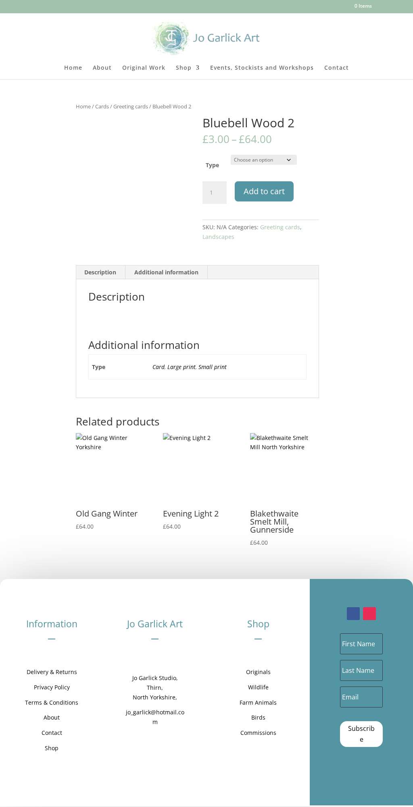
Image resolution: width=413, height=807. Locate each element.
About (102, 68)
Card (158, 367)
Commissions (258, 732)
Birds (258, 717)
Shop (184, 68)
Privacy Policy (52, 687)
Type (212, 165)
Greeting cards (130, 106)
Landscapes (218, 237)
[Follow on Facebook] (353, 613)
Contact (336, 68)
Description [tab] (100, 272)
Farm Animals (258, 702)
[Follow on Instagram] (369, 613)
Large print (181, 367)
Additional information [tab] (166, 272)
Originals (258, 672)
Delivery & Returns (52, 672)
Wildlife (258, 687)
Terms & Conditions (51, 702)
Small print (212, 367)
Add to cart (264, 191)
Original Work (143, 68)
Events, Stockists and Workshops (262, 68)
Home (73, 68)
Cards (102, 106)
